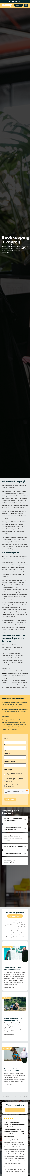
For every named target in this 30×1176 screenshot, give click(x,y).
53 (21, 1096)
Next (25, 1096)
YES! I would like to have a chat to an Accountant (14, 774)
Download (10, 799)
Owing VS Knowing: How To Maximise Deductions (13, 968)
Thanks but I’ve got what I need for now (14, 785)
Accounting (7, 947)
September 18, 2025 (9, 987)
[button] (26, 5)
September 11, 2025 (9, 1034)
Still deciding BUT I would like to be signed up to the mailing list (15, 779)
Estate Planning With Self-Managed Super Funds (13, 1019)
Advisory (6, 998)
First (5, 744)
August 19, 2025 (8, 1085)
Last (5, 750)
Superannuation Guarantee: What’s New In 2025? (14, 1070)
